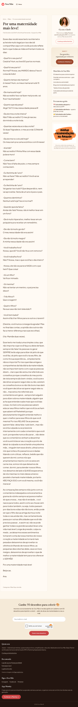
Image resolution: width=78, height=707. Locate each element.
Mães (9, 19)
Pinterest (20, 682)
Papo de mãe (17, 587)
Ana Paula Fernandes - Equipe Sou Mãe (29, 32)
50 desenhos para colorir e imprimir (63, 74)
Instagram (5, 682)
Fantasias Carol (6, 666)
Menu (20, 4)
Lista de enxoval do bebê (60, 82)
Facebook (13, 682)
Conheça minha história (64, 41)
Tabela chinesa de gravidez (61, 88)
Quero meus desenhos (39, 633)
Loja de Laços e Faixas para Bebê (12, 663)
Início (4, 19)
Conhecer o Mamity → (65, 62)
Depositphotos (18, 672)
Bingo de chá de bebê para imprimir (64, 85)
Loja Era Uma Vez (7, 669)
